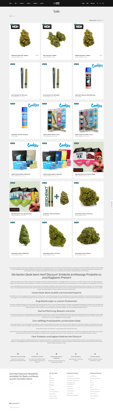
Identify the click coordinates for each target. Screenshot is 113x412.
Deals (42, 3)
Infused (21, 3)
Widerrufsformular (94, 396)
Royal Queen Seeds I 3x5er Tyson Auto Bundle (21, 214)
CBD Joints (51, 382)
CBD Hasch (51, 380)
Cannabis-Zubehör (53, 398)
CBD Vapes (51, 385)
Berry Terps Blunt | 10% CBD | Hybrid (51, 95)
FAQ (87, 3)
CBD (10, 3)
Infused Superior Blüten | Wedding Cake (20, 253)
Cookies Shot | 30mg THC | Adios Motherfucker (85, 95)
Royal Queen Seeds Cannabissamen (71, 383)
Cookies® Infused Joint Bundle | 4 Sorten (84, 134)
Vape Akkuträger (53, 396)
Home (10, 16)
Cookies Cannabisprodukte (72, 395)
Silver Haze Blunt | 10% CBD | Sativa (19, 95)
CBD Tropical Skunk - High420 (49, 55)
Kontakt (92, 385)
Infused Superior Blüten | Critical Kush (51, 253)
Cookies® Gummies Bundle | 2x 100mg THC (20, 174)
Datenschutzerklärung (95, 391)
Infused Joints (70, 386)
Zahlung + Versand (94, 389)
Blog (83, 3)
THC (15, 3)
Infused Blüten (70, 388)
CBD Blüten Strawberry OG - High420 (19, 55)
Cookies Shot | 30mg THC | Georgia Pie (19, 134)
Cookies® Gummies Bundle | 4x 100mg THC (52, 174)
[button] (112, 204)
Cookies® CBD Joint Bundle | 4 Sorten (51, 134)
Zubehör (35, 3)
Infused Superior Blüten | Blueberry (83, 253)
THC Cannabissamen (53, 391)
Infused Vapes (52, 394)
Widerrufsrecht (93, 394)
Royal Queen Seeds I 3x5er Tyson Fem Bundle (85, 174)
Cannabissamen (70, 376)
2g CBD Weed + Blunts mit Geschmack (51, 214)
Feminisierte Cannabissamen (73, 380)
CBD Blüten (51, 378)
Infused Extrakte (70, 391)
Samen (28, 3)
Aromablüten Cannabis (95, 378)
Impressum (92, 398)
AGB (91, 387)
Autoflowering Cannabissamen (73, 378)
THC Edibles (51, 389)
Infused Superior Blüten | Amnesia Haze (84, 214)
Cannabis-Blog (93, 376)
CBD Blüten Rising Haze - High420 (82, 55)
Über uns (93, 3)
